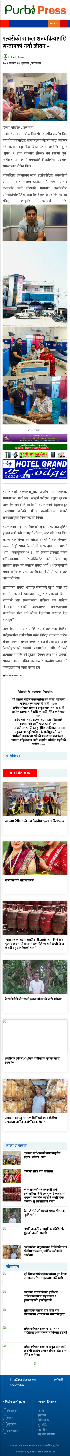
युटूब (10, 1417)
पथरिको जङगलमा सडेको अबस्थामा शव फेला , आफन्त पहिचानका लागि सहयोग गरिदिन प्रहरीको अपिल (38, 740)
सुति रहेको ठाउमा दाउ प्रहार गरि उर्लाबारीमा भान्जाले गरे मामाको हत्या (44, 1312)
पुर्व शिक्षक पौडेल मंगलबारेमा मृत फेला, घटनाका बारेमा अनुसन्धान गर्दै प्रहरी (38, 701)
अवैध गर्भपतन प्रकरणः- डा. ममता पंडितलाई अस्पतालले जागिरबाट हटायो (38, 722)
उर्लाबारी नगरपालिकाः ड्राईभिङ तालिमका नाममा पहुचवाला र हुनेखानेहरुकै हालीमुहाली (38, 730)
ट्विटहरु (12, 1424)
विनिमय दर (43, 1420)
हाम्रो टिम (42, 1429)
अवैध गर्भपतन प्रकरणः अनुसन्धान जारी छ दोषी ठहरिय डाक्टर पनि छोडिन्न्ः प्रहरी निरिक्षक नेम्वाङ (38, 709)
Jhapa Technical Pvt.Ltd (42, 1452)
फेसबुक (12, 1411)
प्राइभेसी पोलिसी (46, 1434)
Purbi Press (17, 57)
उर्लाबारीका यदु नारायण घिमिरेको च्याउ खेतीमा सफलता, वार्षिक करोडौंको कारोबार (31, 1119)
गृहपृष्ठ (41, 1410)
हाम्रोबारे (42, 1415)
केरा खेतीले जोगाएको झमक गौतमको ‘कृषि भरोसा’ (33, 999)
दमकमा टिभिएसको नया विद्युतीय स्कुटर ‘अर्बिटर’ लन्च (34, 821)
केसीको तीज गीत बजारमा (19, 880)
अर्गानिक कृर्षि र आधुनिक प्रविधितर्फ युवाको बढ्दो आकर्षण (32, 1060)
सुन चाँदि (42, 1425)
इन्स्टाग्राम (13, 1431)
